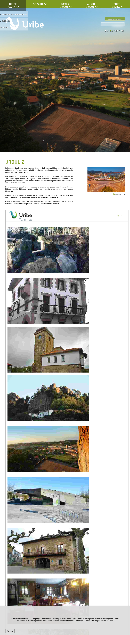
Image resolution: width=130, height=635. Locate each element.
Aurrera (10, 631)
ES (106, 30)
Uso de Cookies (107, 621)
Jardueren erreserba (115, 19)
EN (116, 30)
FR (122, 30)
